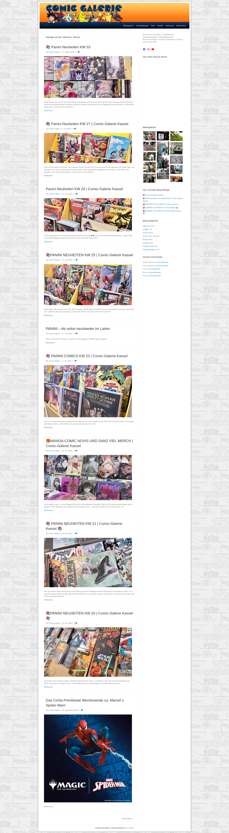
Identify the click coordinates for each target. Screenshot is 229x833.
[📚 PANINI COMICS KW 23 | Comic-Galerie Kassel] (88, 391)
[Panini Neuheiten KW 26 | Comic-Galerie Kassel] (88, 215)
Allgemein (146, 226)
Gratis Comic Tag (149, 236)
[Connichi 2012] (163, 163)
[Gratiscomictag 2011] (149, 178)
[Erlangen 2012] (176, 160)
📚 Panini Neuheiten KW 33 (68, 47)
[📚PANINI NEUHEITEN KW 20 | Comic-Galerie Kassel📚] (88, 652)
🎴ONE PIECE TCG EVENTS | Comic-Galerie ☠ (161, 204)
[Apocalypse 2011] (149, 146)
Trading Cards (148, 246)
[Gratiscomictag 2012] (176, 169)
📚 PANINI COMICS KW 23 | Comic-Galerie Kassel (87, 356)
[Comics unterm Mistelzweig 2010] (163, 135)
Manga (145, 239)
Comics (145, 233)
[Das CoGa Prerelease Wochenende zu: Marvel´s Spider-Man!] (88, 758)
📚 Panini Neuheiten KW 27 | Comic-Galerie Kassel (87, 124)
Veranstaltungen (149, 249)
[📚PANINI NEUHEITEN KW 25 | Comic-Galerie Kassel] (88, 284)
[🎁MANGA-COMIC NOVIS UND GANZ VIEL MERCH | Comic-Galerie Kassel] (88, 477)
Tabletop (146, 243)
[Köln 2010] (176, 178)
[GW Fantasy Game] (176, 136)
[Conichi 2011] (163, 151)
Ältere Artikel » (127, 819)
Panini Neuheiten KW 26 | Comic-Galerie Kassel (84, 189)
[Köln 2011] (163, 174)
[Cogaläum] (176, 148)
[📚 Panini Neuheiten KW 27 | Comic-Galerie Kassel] (88, 148)
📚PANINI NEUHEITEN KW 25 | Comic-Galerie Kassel (89, 255)
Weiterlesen (48, 110)
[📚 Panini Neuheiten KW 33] (88, 77)
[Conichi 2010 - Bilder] (149, 156)
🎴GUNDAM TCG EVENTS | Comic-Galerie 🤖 (160, 208)
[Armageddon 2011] (149, 135)
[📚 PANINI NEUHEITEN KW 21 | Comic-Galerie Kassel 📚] (88, 562)
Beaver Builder (129, 828)
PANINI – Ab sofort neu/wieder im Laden (78, 329)
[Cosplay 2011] (149, 167)
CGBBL (145, 229)
